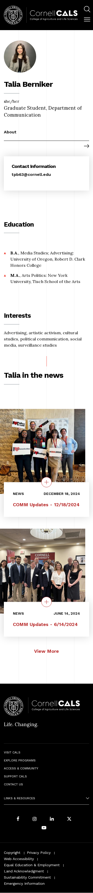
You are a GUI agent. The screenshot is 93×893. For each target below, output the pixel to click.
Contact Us (13, 784)
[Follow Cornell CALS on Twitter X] (69, 819)
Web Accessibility (19, 859)
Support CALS (15, 776)
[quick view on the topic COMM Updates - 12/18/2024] (46, 482)
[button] (87, 19)
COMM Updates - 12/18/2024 (46, 505)
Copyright (12, 853)
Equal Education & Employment (32, 865)
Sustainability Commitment (27, 877)
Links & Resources (19, 798)
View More (46, 651)
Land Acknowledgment (24, 871)
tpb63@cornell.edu (31, 174)
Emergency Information (24, 883)
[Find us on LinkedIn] (52, 819)
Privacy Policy (39, 853)
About (10, 132)
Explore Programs (20, 760)
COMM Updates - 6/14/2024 (45, 624)
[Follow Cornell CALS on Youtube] (44, 828)
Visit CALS (12, 752)
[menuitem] (87, 10)
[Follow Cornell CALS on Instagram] (35, 819)
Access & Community (21, 768)
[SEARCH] (87, 9)
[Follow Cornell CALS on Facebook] (18, 819)
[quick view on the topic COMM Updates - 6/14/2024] (46, 602)
